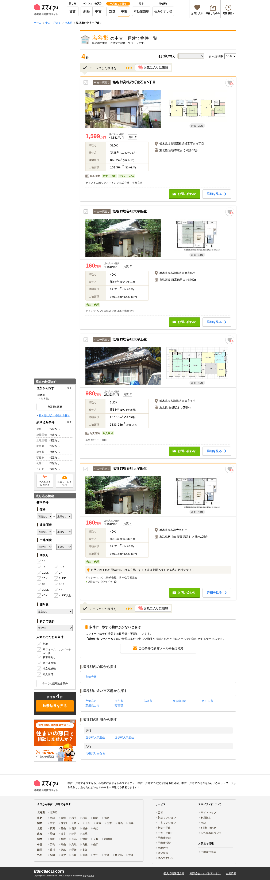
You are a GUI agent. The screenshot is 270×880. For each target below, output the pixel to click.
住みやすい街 (163, 11)
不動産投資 (164, 842)
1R (44, 561)
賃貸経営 (163, 852)
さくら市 (207, 700)
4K (60, 589)
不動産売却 (141, 11)
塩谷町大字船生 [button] (124, 737)
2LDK (62, 578)
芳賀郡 (119, 705)
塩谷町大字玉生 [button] (95, 737)
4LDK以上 (65, 595)
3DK (61, 584)
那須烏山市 (92, 705)
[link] (55, 740)
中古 (98, 11)
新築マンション (167, 817)
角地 (45, 643)
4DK (44, 595)
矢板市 (148, 700)
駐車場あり (49, 657)
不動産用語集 (208, 851)
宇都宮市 (91, 700)
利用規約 (206, 817)
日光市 (119, 700)
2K (60, 572)
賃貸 (72, 11)
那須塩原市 (180, 700)
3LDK (45, 589)
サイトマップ (208, 812)
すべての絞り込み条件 (55, 683)
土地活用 (163, 847)
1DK (61, 567)
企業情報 (231, 873)
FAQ (203, 822)
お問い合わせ (208, 827)
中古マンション (167, 822)
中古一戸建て (165, 832)
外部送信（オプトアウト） (205, 873)
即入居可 (48, 674)
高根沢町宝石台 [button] (95, 753)
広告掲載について (211, 832)
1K (44, 567)
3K (44, 584)
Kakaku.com (51, 876)
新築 (86, 11)
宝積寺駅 (91, 676)
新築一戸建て (165, 827)
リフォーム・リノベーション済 (57, 651)
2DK (44, 578)
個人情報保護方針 (173, 873)
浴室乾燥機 (49, 668)
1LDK (45, 572)
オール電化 (49, 662)
